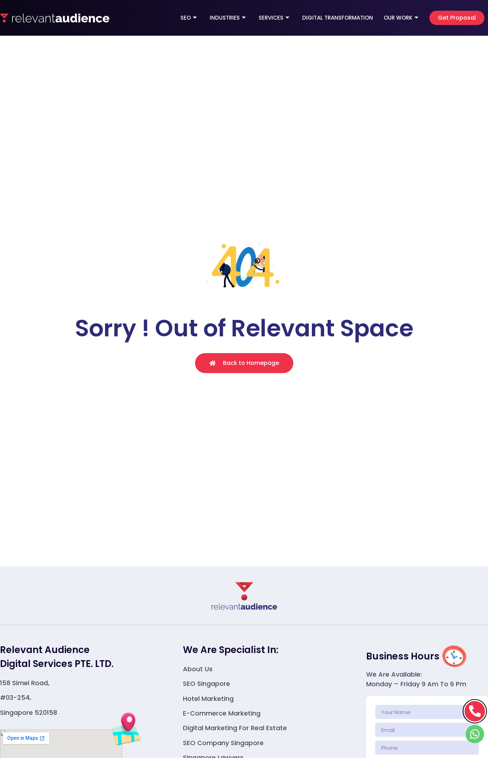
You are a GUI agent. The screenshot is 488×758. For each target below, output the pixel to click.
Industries (225, 17)
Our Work (398, 17)
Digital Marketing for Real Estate (235, 727)
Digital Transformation (337, 17)
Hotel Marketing (208, 698)
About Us (198, 668)
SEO (185, 17)
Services (271, 17)
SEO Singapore (206, 683)
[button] (456, 18)
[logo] (54, 17)
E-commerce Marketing (221, 713)
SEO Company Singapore (223, 742)
